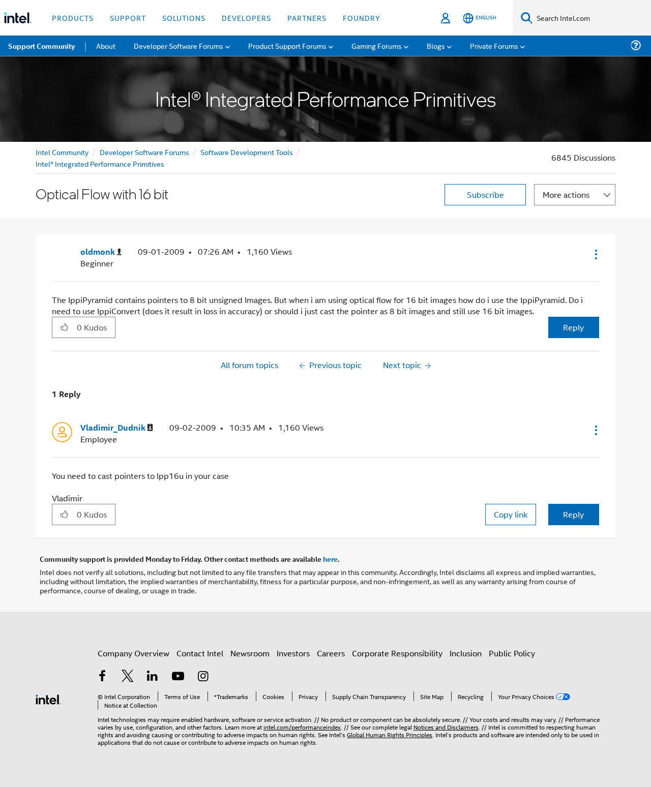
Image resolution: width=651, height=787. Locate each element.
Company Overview (133, 653)
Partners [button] (307, 17)
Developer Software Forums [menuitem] (178, 45)
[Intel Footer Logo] (48, 698)
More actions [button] (566, 194)
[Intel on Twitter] (127, 677)
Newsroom (250, 653)
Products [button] (73, 17)
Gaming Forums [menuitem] (376, 45)
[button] (595, 254)
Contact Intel (199, 653)
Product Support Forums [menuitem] (287, 45)
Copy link (510, 514)
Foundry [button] (361, 17)
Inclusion (466, 653)
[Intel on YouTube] (178, 677)
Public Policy (512, 653)
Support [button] (128, 17)
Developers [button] (246, 17)
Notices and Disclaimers (446, 727)
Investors (293, 653)
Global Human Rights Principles (389, 734)
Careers (331, 653)
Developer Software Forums (144, 151)
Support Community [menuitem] (41, 45)
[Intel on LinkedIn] (152, 677)
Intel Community (62, 151)
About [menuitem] (105, 45)
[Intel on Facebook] (102, 677)
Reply (573, 327)
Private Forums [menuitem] (494, 45)
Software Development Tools (246, 151)
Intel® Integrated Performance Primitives (100, 163)
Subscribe (485, 194)
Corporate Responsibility (397, 653)
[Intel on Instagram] (203, 677)
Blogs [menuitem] (436, 45)
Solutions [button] (183, 17)
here (330, 558)
